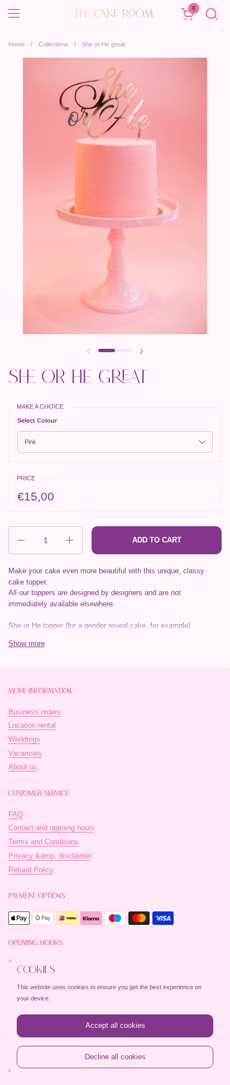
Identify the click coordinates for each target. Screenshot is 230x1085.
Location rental (32, 725)
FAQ (15, 814)
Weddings (24, 739)
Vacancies (25, 753)
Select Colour (37, 420)
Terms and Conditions (43, 842)
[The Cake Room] (113, 13)
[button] (211, 14)
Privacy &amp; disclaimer (50, 856)
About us (22, 767)
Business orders (34, 712)
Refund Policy (31, 870)
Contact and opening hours (51, 828)
